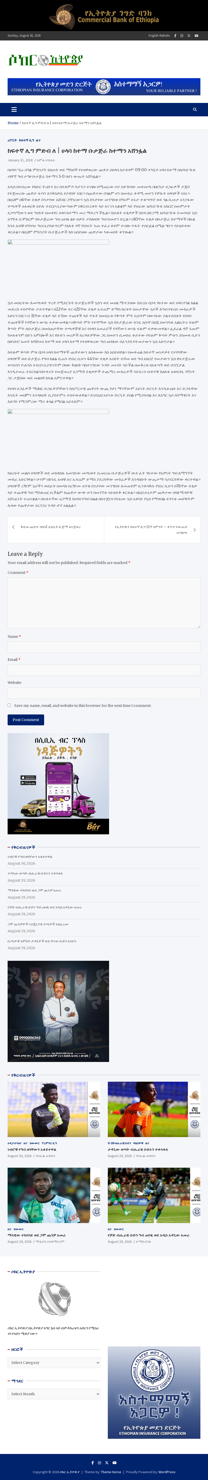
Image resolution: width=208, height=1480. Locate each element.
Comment (18, 572)
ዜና (38, 140)
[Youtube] (196, 36)
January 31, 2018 (20, 160)
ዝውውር (34, 1143)
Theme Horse (111, 1472)
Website (14, 682)
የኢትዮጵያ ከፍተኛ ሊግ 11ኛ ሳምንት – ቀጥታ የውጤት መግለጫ (151, 530)
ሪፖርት (12, 140)
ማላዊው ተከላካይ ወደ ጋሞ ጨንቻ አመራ (34, 890)
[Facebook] (175, 36)
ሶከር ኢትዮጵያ (70, 1472)
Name (14, 636)
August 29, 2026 (120, 1155)
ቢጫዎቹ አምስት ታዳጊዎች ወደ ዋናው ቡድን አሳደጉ (42, 941)
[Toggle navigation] (14, 109)
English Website (159, 35)
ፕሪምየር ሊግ (49, 1143)
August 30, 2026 (19, 1155)
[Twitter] (189, 36)
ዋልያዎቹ (138, 1143)
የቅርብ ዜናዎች (23, 1075)
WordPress (167, 1472)
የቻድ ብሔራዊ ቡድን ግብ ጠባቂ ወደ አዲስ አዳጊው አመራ (45, 907)
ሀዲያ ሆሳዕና (15, 1143)
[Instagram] (181, 36)
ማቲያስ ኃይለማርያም (50, 1241)
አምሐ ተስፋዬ (46, 160)
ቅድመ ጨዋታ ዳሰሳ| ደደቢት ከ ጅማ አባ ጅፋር (51, 527)
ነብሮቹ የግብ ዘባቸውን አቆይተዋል (30, 856)
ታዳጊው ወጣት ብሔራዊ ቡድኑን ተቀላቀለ (35, 873)
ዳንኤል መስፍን (45, 1155)
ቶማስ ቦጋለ (143, 1241)
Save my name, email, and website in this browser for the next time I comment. (82, 705)
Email (14, 659)
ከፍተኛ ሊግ (26, 140)
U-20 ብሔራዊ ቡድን (119, 1143)
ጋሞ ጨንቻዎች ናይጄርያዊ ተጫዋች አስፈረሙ (38, 924)
